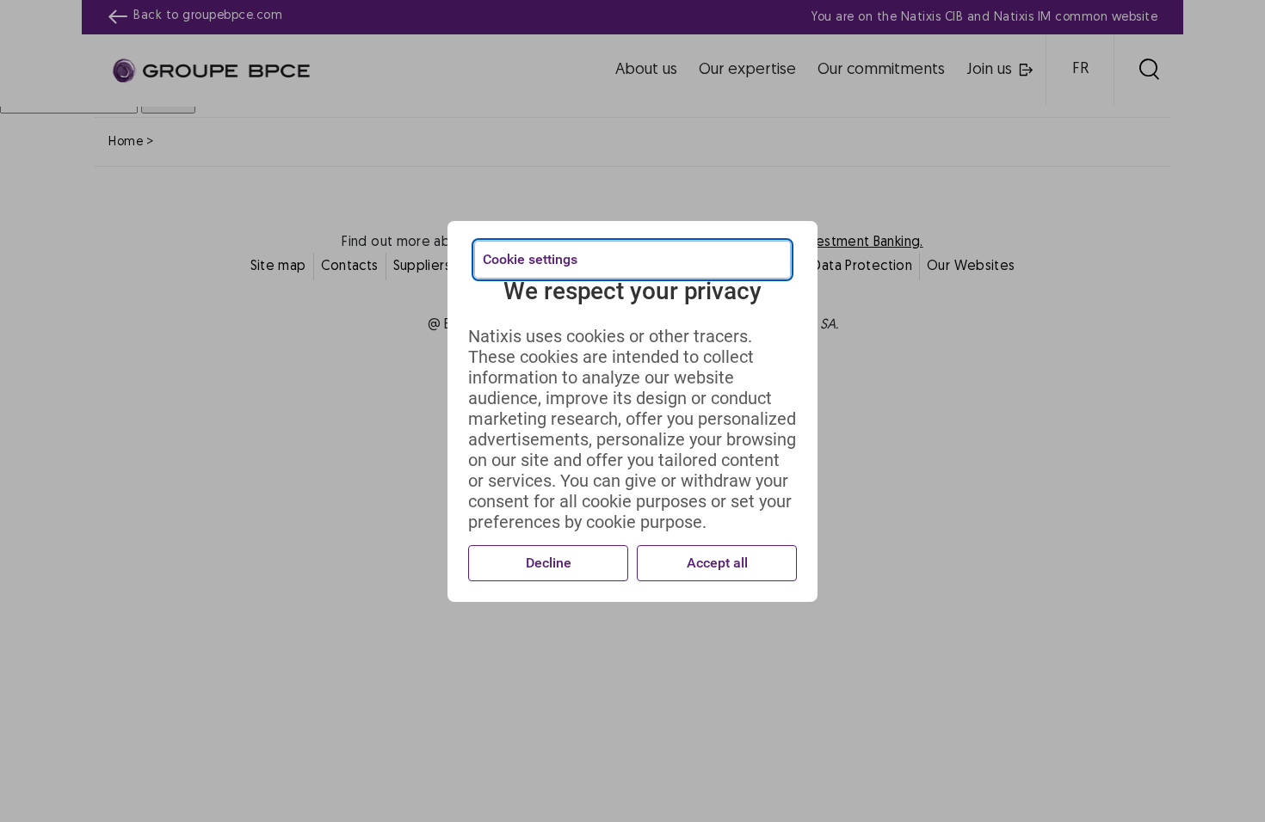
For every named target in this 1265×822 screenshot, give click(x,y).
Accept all (717, 563)
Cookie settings (530, 259)
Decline (548, 563)
